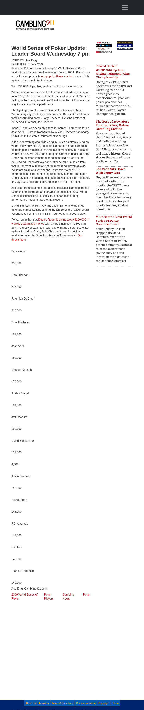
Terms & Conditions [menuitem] (62, 703)
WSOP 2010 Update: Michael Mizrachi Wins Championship (113, 74)
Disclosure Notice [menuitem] (86, 703)
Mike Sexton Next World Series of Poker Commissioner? (114, 220)
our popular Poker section (57, 76)
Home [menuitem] (115, 703)
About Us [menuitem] (31, 703)
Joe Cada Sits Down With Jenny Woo (110, 170)
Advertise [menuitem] (44, 703)
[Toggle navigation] (124, 7)
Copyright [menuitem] (103, 703)
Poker (86, 594)
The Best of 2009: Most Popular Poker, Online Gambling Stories (112, 125)
